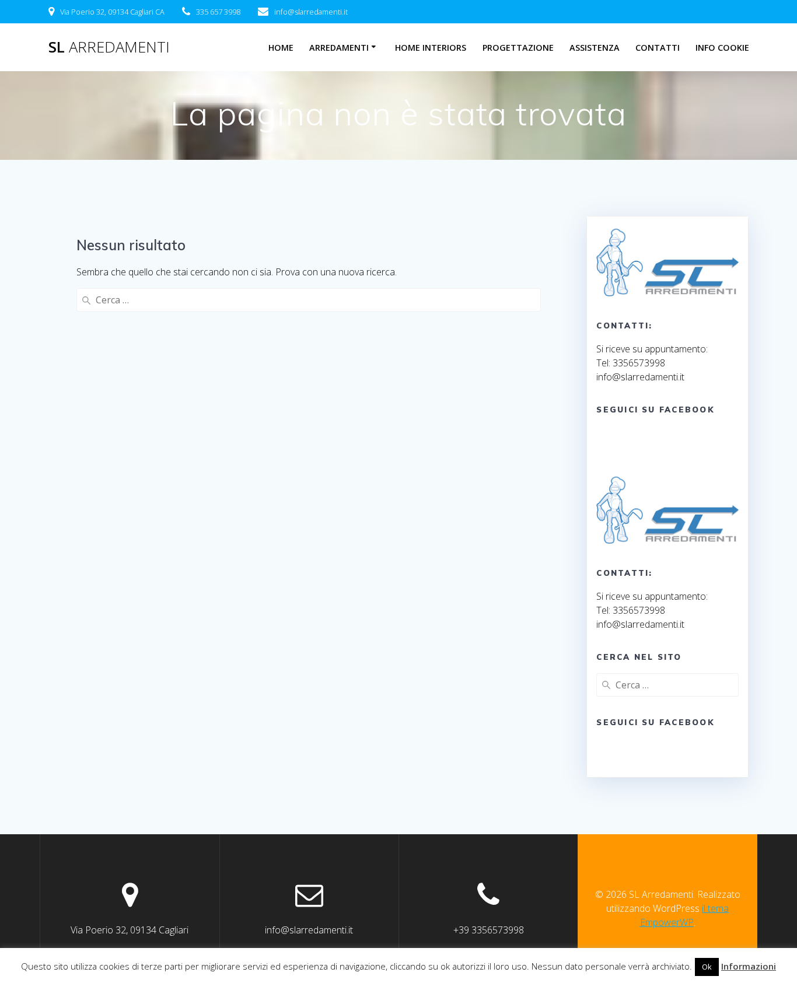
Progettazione (518, 47)
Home (280, 47)
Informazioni (748, 966)
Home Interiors (430, 47)
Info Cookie (722, 47)
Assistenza (594, 47)
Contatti (657, 47)
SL (109, 47)
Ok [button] (707, 966)
